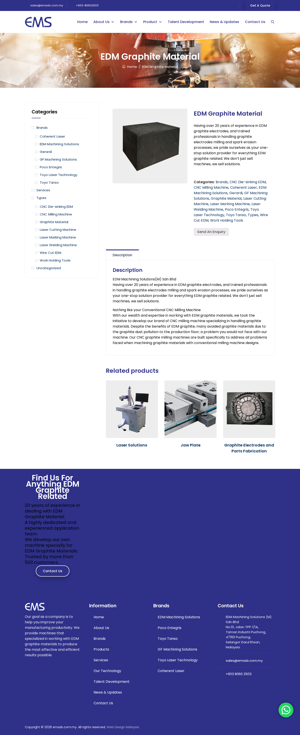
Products (101, 649)
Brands (126, 21)
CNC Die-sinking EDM (248, 182)
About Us (101, 21)
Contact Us (255, 21)
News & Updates (224, 21)
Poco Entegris (237, 209)
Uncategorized (48, 268)
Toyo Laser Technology (58, 174)
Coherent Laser (243, 187)
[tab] (122, 254)
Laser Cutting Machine (58, 229)
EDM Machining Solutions (59, 144)
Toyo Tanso (236, 214)
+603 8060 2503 (238, 674)
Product (150, 21)
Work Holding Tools (226, 220)
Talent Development (186, 21)
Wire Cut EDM (50, 252)
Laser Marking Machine (230, 203)
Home (82, 21)
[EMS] (38, 22)
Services (43, 190)
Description (122, 255)
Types (253, 214)
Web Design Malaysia (123, 727)
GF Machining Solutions (58, 159)
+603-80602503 (87, 5)
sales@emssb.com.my (46, 5)
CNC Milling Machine (211, 187)
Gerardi (235, 192)
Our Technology (107, 670)
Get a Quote (260, 5)
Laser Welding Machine (58, 245)
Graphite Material (226, 198)
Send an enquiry (211, 231)
